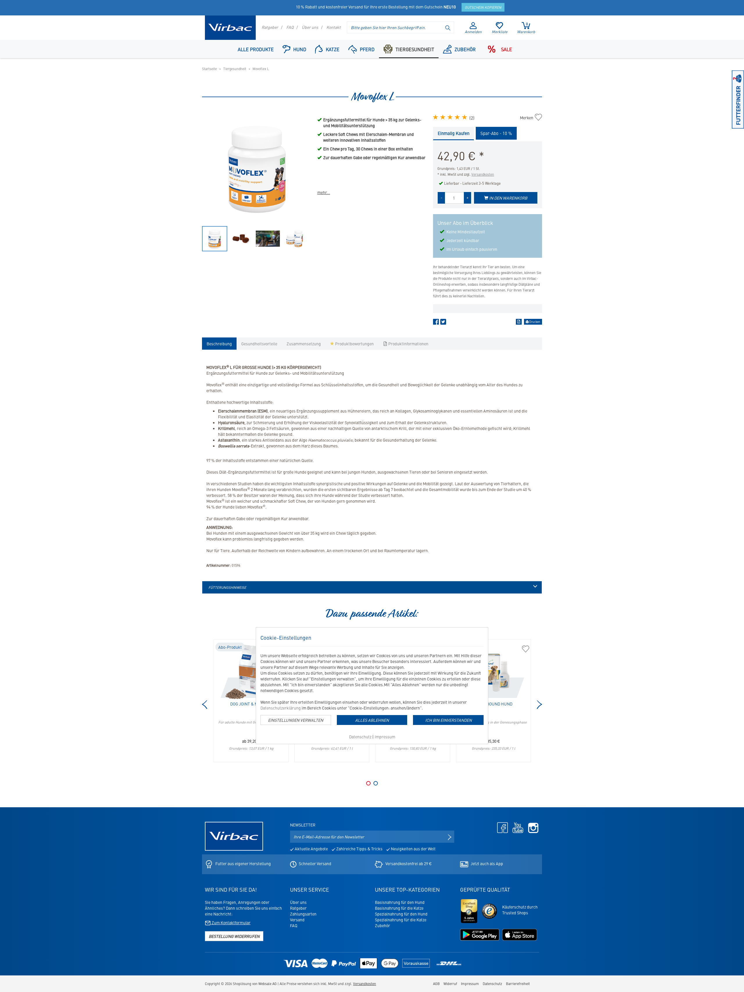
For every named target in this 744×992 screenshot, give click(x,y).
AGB (436, 983)
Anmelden (473, 31)
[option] (257, 168)
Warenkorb (526, 28)
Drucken (534, 322)
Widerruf (450, 983)
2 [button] (375, 783)
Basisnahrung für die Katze (399, 908)
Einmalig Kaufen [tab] (453, 133)
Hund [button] (299, 49)
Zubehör (465, 49)
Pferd (367, 49)
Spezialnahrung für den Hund (401, 914)
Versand (297, 919)
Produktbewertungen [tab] (354, 343)
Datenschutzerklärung (280, 708)
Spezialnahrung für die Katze (400, 919)
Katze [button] (332, 49)
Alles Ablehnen (372, 720)
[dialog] (372, 685)
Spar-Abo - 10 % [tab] (496, 133)
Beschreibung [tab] (219, 343)
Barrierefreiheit (518, 983)
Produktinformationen (407, 343)
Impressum (385, 736)
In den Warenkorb (507, 198)
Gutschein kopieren (483, 7)
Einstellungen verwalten (295, 720)
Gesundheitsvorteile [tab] (259, 343)
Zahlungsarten (303, 914)
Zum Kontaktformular (231, 922)
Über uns (310, 27)
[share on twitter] (443, 323)
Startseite (209, 68)
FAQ (290, 27)
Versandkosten (482, 174)
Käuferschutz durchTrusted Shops (520, 909)
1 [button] (368, 783)
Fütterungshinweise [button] (227, 587)
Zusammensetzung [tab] (304, 343)
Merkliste (499, 31)
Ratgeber (270, 27)
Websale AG (267, 983)
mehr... (323, 192)
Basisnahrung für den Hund (400, 902)
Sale (506, 49)
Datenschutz (360, 736)
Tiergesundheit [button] (415, 49)
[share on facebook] (436, 323)
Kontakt (333, 27)
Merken (530, 117)
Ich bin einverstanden (448, 720)
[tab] (372, 587)
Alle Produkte (256, 49)
